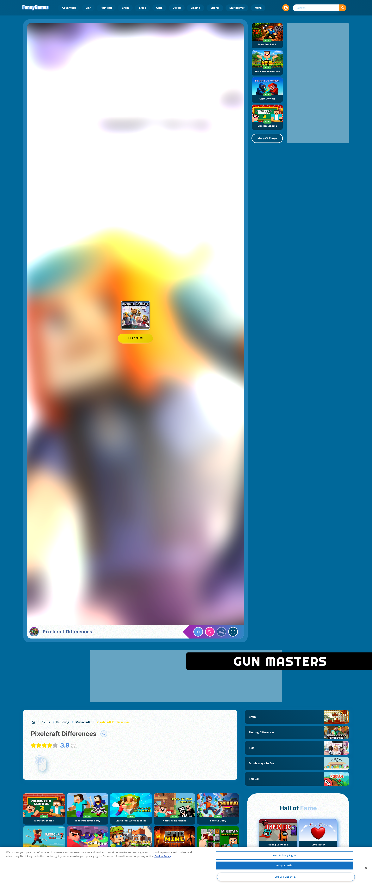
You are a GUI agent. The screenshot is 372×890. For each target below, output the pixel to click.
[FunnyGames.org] (33, 722)
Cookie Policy (162, 856)
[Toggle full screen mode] (233, 632)
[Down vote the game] (210, 632)
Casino (195, 7)
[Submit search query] (342, 7)
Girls (159, 7)
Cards (177, 7)
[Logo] (35, 7)
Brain (125, 7)
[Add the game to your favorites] (103, 733)
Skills (142, 7)
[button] (285, 7)
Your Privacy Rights (284, 855)
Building (62, 722)
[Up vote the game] (198, 632)
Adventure (69, 7)
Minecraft (82, 722)
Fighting (106, 7)
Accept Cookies (285, 865)
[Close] (366, 868)
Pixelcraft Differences (113, 722)
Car (88, 7)
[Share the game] (221, 632)
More (258, 7)
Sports (214, 7)
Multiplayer (237, 7)
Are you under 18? (285, 877)
